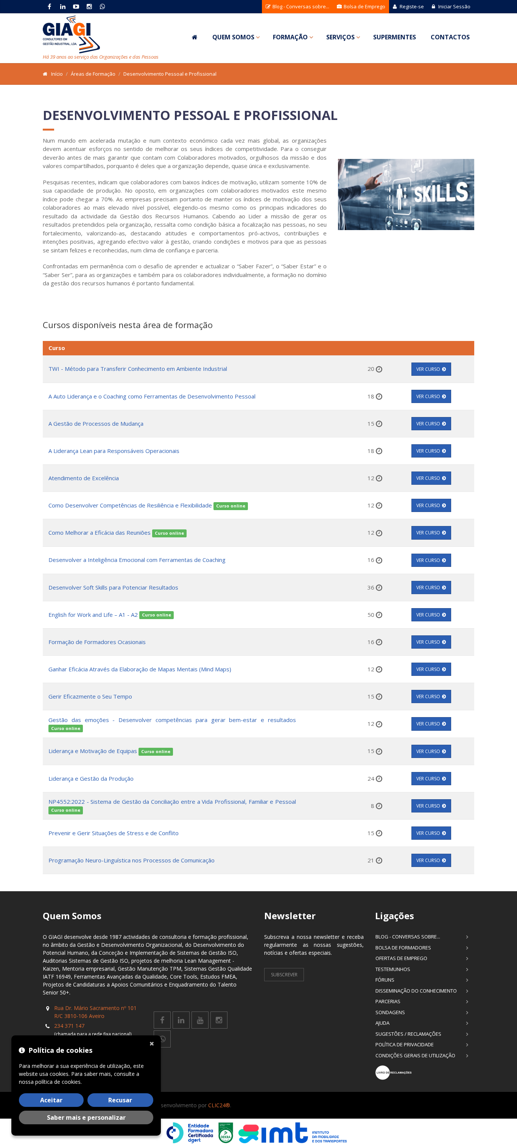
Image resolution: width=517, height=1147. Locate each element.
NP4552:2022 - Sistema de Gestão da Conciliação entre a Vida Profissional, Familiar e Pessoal (172, 801)
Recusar (120, 1100)
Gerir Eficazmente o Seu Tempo (90, 696)
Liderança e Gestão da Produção (91, 778)
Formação (290, 37)
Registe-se (411, 6)
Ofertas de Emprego (401, 958)
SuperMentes (394, 37)
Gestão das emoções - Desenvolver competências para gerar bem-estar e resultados (172, 720)
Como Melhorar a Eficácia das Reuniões (100, 532)
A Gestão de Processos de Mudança (95, 423)
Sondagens (390, 1012)
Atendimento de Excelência (83, 478)
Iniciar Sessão (453, 6)
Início (57, 73)
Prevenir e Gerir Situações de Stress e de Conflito (113, 833)
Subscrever (284, 974)
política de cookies (58, 1081)
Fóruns (384, 979)
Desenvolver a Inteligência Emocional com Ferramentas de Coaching (137, 559)
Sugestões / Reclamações (408, 1033)
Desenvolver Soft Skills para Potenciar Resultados (113, 587)
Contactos (450, 37)
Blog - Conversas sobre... (300, 6)
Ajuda (382, 1022)
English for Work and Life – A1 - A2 (93, 614)
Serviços (340, 37)
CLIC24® (219, 1105)
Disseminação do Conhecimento (416, 990)
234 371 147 (69, 1025)
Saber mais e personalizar (86, 1117)
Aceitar (51, 1100)
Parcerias (387, 1001)
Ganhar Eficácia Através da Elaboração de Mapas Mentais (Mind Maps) (139, 669)
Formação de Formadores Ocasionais (97, 642)
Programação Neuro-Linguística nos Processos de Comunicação (131, 860)
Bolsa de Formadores (403, 947)
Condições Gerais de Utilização (415, 1055)
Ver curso (428, 369)
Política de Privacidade (404, 1044)
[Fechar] (153, 1043)
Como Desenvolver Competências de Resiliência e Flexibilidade (130, 505)
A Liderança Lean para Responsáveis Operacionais (113, 450)
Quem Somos (233, 37)
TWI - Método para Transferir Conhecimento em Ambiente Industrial (137, 368)
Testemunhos (392, 969)
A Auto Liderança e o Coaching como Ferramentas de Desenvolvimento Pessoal (151, 396)
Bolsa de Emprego (364, 6)
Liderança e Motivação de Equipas (92, 751)
